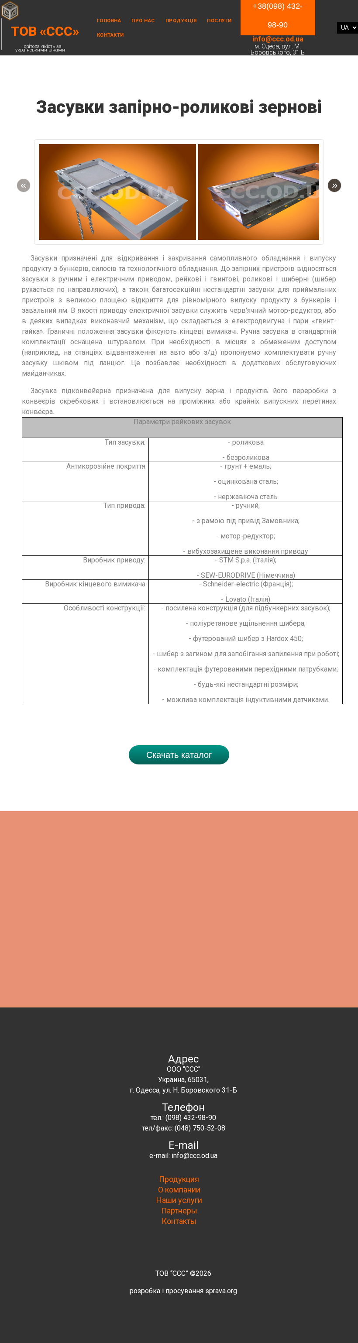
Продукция (179, 1179)
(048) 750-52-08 (200, 1128)
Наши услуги (179, 1200)
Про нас (143, 21)
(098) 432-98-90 (190, 1117)
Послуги (219, 21)
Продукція (181, 21)
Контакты (179, 1221)
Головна (109, 21)
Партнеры (179, 1210)
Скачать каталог (179, 755)
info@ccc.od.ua (277, 39)
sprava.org (221, 1291)
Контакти (110, 35)
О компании (179, 1189)
